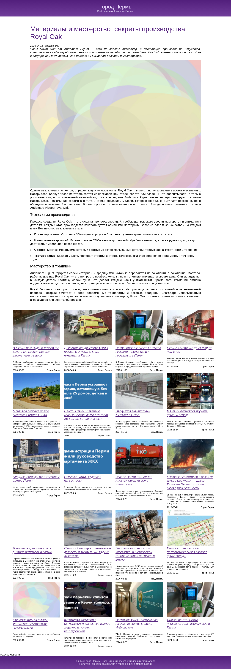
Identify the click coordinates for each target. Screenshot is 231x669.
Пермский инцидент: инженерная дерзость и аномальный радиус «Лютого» (87, 552)
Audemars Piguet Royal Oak (49, 207)
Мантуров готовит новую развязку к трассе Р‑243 (31, 413)
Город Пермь (115, 7)
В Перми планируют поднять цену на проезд (187, 413)
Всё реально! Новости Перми (115, 11)
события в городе (115, 664)
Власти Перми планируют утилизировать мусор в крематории (134, 480)
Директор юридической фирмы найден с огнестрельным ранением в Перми (86, 351)
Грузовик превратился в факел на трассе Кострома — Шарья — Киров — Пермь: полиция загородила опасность (190, 482)
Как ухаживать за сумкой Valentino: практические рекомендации (30, 623)
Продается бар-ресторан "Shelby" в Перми (133, 413)
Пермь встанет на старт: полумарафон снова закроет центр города (187, 552)
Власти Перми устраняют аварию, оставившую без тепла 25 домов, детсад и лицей (86, 414)
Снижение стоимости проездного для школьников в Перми (188, 623)
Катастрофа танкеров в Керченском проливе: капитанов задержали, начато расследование (87, 625)
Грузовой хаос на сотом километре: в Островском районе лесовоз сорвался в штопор (135, 553)
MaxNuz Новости (10, 654)
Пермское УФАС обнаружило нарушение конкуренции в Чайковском (137, 623)
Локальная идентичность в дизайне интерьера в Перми (32, 550)
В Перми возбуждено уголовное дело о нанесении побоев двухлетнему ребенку (36, 351)
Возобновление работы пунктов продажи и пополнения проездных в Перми (138, 351)
